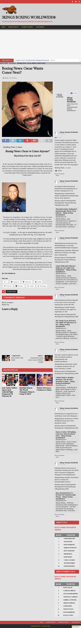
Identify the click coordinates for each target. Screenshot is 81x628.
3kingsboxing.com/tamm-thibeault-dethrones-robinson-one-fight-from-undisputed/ (67, 253)
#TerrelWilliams (65, 151)
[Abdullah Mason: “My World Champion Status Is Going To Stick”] (27, 380)
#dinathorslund (60, 468)
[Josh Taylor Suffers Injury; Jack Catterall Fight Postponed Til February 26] (10, 380)
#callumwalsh (59, 359)
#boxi (62, 168)
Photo (60, 170)
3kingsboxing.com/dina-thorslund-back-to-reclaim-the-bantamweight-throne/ (67, 480)
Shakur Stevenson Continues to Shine (44, 389)
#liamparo (73, 416)
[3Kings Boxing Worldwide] (61, 95)
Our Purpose (40, 27)
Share (57, 175)
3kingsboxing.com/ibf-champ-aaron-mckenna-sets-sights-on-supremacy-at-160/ (66, 310)
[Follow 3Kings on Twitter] (76, 1)
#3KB (67, 205)
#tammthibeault (60, 243)
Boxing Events (13, 27)
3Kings (6, 78)
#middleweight (65, 247)
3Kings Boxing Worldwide (69, 132)
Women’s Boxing (27, 27)
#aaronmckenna (60, 300)
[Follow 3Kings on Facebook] (72, 1)
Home (3, 27)
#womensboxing (70, 203)
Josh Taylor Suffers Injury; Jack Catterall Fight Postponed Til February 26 (9, 392)
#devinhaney (59, 413)
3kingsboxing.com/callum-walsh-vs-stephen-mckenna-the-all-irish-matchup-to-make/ (66, 366)
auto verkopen (8, 302)
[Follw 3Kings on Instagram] (79, 1)
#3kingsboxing (60, 205)
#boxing (57, 168)
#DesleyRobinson (60, 245)
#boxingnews (59, 259)
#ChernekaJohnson (69, 188)
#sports (63, 200)
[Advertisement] (40, 44)
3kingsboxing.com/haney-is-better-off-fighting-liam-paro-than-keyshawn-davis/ (67, 421)
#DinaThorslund (69, 186)
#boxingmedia (71, 200)
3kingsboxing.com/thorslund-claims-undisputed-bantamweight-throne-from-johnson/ (67, 196)
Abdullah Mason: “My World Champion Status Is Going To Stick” (26, 391)
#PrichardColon (67, 142)
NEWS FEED (4, 63)
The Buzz (12, 63)
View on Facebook (59, 173)
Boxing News (11, 291)
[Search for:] (64, 60)
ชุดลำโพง (6, 304)
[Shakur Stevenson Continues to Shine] (45, 380)
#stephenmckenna (61, 361)
